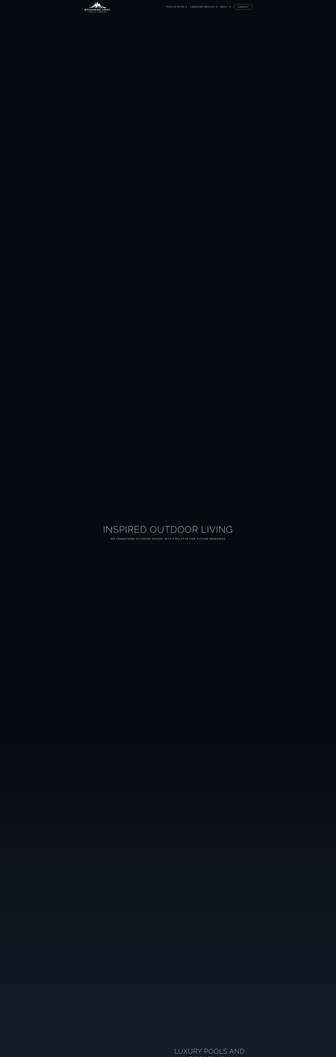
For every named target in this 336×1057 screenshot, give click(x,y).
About (224, 7)
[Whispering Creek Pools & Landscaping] (97, 7)
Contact (243, 7)
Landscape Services (202, 7)
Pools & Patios (175, 7)
